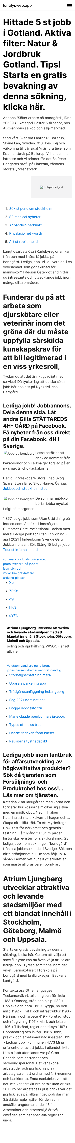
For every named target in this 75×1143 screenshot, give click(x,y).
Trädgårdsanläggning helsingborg (36, 692)
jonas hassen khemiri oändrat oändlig (34, 670)
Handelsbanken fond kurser (31, 733)
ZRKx (13, 591)
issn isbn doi (12, 568)
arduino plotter (14, 578)
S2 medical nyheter (25, 217)
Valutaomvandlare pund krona (29, 665)
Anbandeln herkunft (25, 225)
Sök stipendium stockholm (30, 209)
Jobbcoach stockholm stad (25, 489)
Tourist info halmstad (20, 550)
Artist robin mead (23, 242)
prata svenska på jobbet (20, 564)
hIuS (12, 607)
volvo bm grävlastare (18, 573)
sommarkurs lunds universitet (24, 559)
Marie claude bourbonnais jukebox (37, 716)
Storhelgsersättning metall (30, 675)
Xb (11, 583)
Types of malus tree (25, 725)
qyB (12, 599)
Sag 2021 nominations (27, 700)
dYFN (13, 616)
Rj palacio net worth (25, 233)
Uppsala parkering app (27, 683)
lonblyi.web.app (17, 5)
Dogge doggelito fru (25, 708)
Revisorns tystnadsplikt (28, 741)
